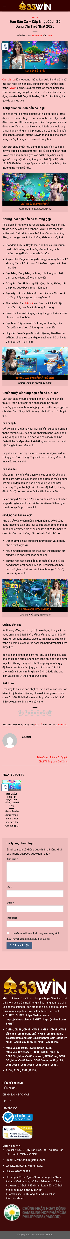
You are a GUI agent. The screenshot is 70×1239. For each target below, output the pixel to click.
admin (49, 36)
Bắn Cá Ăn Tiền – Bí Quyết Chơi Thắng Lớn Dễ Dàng (12, 800)
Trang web (12, 917)
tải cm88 (11, 1033)
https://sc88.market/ (30, 1056)
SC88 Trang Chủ (50, 1052)
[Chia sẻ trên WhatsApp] (20, 713)
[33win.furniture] (35, 5)
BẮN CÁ (35, 17)
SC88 (49, 1047)
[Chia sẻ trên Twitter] (32, 713)
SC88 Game (37, 1047)
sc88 (52, 1060)
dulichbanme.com (44, 1037)
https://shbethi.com (54, 1019)
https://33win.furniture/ (29, 1165)
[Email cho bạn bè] (38, 713)
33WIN (12, 87)
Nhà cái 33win (10, 998)
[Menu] (4, 6)
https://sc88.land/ (21, 1060)
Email (10, 902)
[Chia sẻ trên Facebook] (26, 713)
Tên (9, 887)
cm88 (17, 1042)
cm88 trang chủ (27, 1033)
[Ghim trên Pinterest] (44, 713)
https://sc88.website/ (18, 1052)
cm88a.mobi (54, 1033)
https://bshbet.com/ (37, 1015)
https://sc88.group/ (17, 1047)
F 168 (32, 1070)
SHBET (10, 1015)
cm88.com (52, 1042)
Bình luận (12, 859)
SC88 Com (50, 1056)
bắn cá (29, 303)
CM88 (9, 1029)
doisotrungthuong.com (19, 1037)
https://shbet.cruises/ (18, 1019)
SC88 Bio (11, 1056)
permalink (62, 724)
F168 (9, 1070)
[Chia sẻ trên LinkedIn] (49, 713)
